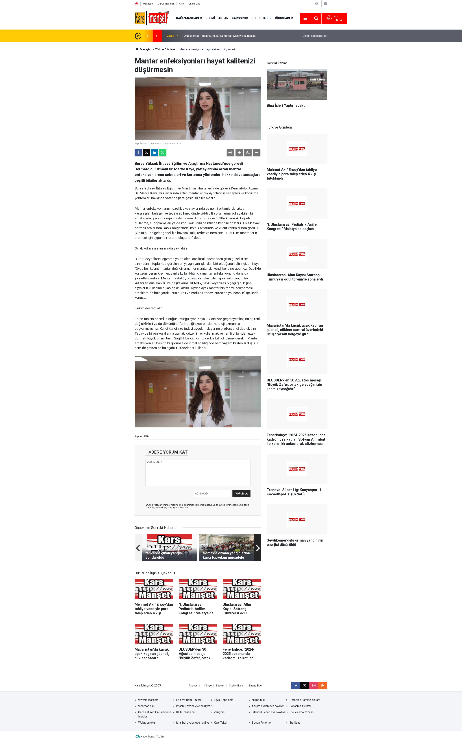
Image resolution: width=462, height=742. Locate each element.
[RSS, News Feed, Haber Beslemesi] (322, 685)
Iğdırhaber (284, 18)
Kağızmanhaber (189, 18)
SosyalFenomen (262, 722)
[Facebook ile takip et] (295, 685)
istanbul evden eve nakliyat (193, 706)
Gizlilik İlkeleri (236, 685)
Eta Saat (294, 722)
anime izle (258, 700)
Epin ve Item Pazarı (188, 700)
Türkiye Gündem (165, 49)
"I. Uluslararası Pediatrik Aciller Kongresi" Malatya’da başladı (218, 35)
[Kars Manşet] (152, 18)
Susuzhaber (261, 18)
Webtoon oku (146, 722)
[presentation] (147, 36)
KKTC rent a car (185, 712)
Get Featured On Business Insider (154, 714)
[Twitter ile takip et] (304, 685)
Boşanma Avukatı (300, 706)
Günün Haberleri (166, 3)
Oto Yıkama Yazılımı (301, 712)
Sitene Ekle (194, 3)
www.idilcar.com (148, 700)
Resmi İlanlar (217, 18)
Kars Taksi (220, 722)
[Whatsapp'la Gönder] (162, 152)
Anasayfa (145, 49)
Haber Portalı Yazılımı (153, 736)
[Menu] (305, 18)
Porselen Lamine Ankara (304, 700)
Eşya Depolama (223, 700)
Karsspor (240, 18)
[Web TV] (317, 3)
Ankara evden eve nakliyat (268, 706)
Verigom (219, 712)
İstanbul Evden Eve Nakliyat (269, 712)
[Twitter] (146, 152)
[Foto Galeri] (325, 3)
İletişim (220, 685)
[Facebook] (138, 152)
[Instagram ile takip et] (313, 685)
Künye (208, 685)
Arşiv (181, 3)
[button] (239, 152)
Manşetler (148, 3)
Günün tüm (315, 35)
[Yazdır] (230, 152)
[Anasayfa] (137, 3)
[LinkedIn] (154, 152)
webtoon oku (146, 706)
